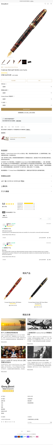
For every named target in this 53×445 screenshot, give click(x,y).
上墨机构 (4, 186)
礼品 (9, 126)
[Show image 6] (29, 62)
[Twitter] (5, 422)
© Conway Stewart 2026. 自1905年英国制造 (26, 434)
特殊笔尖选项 (5, 176)
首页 (2, 67)
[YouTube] (12, 422)
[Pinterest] (10, 422)
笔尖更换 (17, 126)
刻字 (40, 80)
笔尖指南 (13, 80)
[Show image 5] (24, 62)
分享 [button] (5, 237)
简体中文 (28, 431)
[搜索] (45, 4)
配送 (6, 126)
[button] (48, 237)
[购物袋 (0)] (48, 4)
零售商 (2, 413)
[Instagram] (1, 422)
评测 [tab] (4, 215)
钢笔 (2, 407)
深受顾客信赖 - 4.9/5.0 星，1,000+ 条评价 (26, 112)
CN (21, 431)
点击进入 (32, 1)
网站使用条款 (30, 402)
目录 (2, 402)
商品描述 (4, 150)
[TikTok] (8, 422)
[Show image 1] (3, 62)
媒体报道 (3, 409)
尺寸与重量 (5, 191)
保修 (2, 126)
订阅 (51, 422)
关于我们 (3, 398)
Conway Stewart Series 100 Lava (8, 234)
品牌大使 (3, 400)
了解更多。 (28, 129)
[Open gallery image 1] (26, 33)
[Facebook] (3, 422)
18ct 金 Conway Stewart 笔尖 (12, 181)
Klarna (23, 126)
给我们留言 (18, 120)
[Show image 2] (8, 62)
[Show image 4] (19, 62)
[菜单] (51, 4)
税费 (13, 126)
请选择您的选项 (26, 109)
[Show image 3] (14, 62)
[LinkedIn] (14, 422)
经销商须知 (30, 398)
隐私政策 (29, 400)
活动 (2, 405)
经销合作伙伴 (4, 411)
